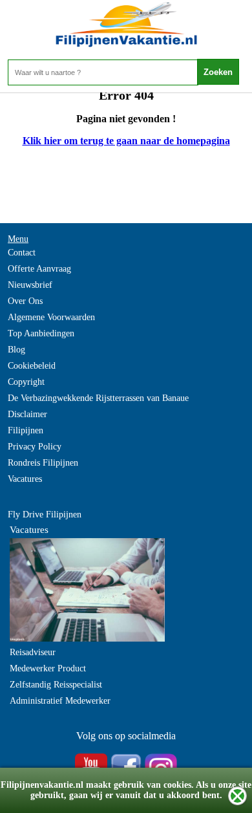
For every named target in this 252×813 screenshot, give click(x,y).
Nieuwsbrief (30, 285)
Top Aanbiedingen (41, 333)
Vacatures (25, 479)
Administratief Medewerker (60, 701)
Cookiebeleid (32, 366)
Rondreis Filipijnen (43, 463)
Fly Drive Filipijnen (44, 514)
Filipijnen (25, 430)
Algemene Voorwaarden (51, 317)
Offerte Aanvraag (39, 269)
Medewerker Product (48, 668)
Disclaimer (27, 414)
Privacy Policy (34, 446)
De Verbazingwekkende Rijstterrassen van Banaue (98, 398)
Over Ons (25, 301)
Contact (22, 252)
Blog (16, 349)
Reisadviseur (33, 652)
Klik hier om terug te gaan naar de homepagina (126, 140)
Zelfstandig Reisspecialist (56, 684)
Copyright (26, 382)
